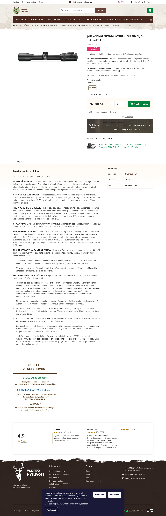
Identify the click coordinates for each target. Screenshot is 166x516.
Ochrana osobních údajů (59, 474)
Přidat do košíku (141, 104)
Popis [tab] (19, 161)
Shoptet (132, 510)
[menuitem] (21, 19)
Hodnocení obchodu (93, 481)
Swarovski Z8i (131, 174)
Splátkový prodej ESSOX (58, 484)
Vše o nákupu (54, 478)
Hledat (100, 10)
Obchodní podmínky (57, 471)
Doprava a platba (29, 2)
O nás (41, 2)
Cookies (52, 487)
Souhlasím (114, 494)
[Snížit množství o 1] (112, 104)
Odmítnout (99, 494)
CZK (123, 2)
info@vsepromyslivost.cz (128, 129)
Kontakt (16, 2)
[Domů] (15, 25)
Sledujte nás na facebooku (136, 478)
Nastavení (51, 510)
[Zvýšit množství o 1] (122, 104)
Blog (87, 478)
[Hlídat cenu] (127, 117)
